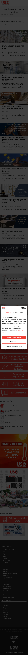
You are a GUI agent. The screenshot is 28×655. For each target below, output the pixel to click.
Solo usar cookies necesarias (14, 346)
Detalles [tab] (15, 312)
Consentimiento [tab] (6, 312)
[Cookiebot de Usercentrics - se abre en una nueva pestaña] (20, 308)
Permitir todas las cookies (14, 337)
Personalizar (13, 341)
